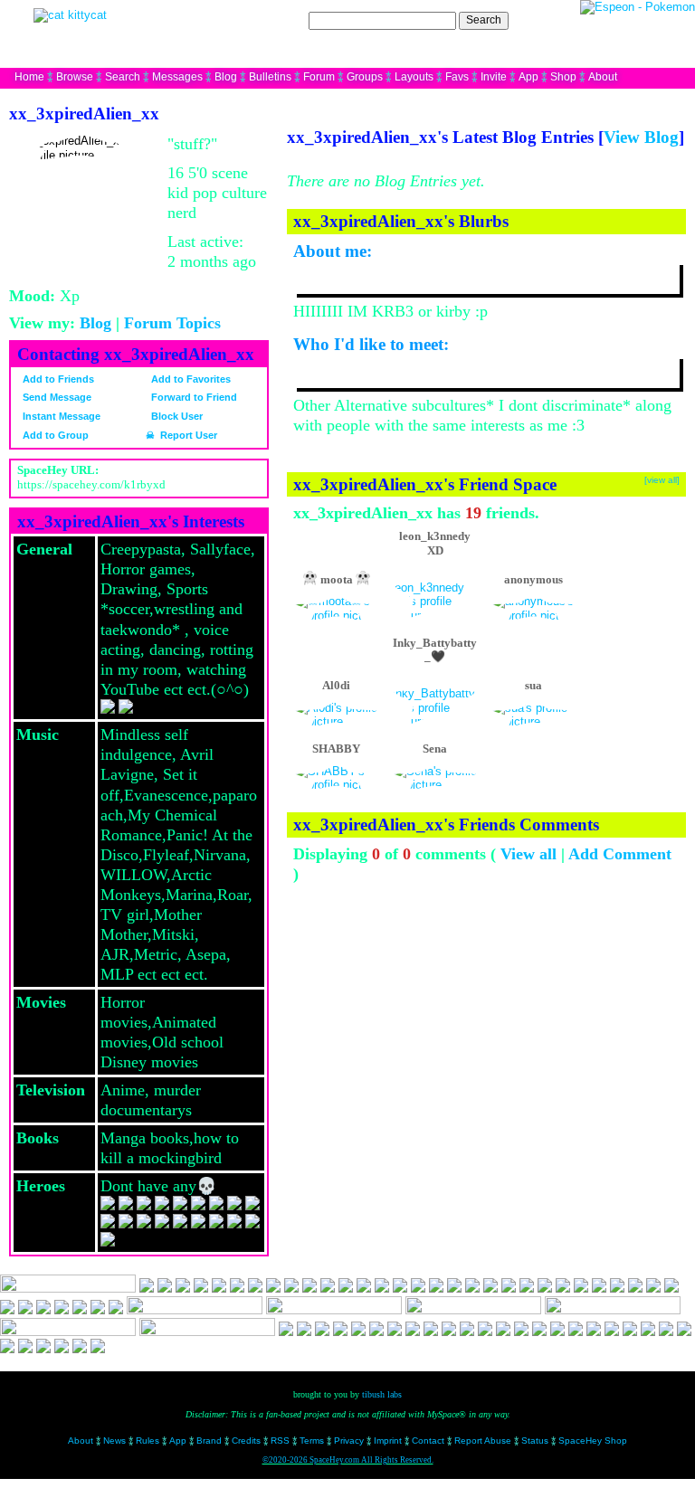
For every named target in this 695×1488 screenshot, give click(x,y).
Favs (457, 77)
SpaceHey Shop (592, 1440)
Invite (494, 77)
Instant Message (60, 416)
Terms (312, 1440)
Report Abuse (482, 1440)
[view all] (662, 480)
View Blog (641, 137)
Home (29, 77)
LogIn (627, 20)
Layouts (414, 77)
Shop (563, 77)
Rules (147, 1440)
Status (534, 1440)
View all (528, 854)
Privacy (349, 1440)
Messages (177, 77)
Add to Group (54, 435)
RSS (280, 1440)
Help (593, 20)
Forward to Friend (192, 397)
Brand (209, 1440)
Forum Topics (172, 323)
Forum (319, 77)
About (602, 77)
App (528, 77)
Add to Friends (57, 379)
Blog (225, 77)
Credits (246, 1440)
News (114, 1440)
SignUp (667, 20)
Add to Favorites (189, 379)
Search (483, 20)
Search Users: (271, 20)
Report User (187, 435)
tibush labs (382, 1394)
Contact (428, 1440)
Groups (365, 77)
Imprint (388, 1440)
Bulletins (270, 77)
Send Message (55, 397)
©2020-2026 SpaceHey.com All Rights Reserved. (347, 1459)
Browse (74, 77)
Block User (175, 416)
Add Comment (619, 854)
